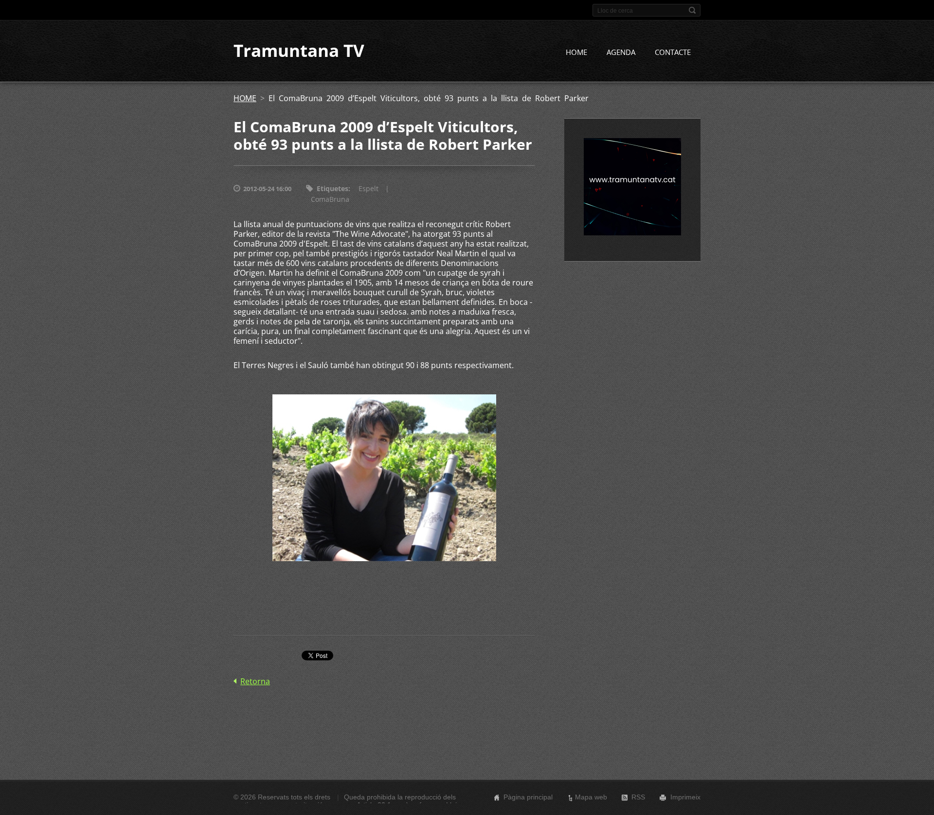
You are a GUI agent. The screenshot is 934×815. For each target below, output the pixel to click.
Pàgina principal (528, 797)
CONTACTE (673, 52)
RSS (638, 797)
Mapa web (591, 797)
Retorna (255, 681)
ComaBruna (330, 199)
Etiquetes (332, 188)
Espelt (368, 188)
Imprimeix (685, 797)
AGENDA (621, 52)
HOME (576, 52)
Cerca (692, 10)
